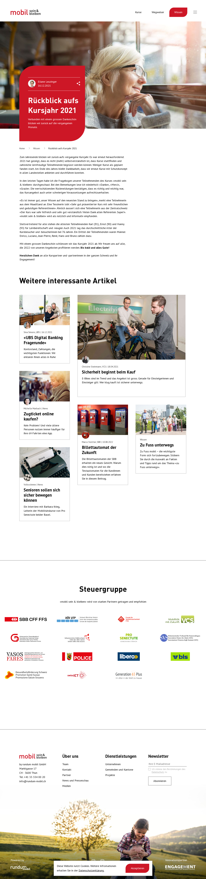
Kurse (138, 12)
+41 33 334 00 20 (34, 777)
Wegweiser (158, 12)
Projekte (110, 775)
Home (22, 148)
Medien (66, 786)
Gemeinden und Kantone (119, 769)
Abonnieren (159, 781)
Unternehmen (113, 764)
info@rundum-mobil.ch (32, 781)
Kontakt (66, 769)
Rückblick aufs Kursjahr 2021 (62, 148)
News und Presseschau (75, 780)
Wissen (178, 12)
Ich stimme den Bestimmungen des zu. (168, 770)
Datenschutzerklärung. (91, 870)
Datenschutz (158, 772)
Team (65, 764)
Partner (66, 775)
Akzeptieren (137, 868)
